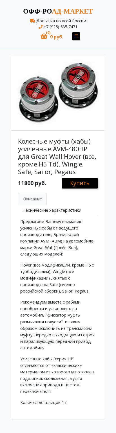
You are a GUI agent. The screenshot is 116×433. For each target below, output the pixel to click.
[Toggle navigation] (76, 36)
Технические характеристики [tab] (52, 210)
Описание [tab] (32, 199)
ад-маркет (58, 11)
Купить (80, 183)
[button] (52, 36)
